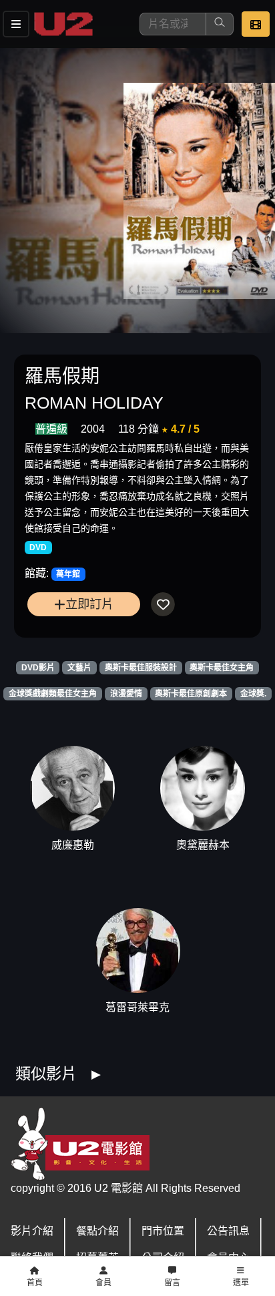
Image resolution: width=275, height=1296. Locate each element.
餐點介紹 (97, 1231)
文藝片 (79, 667)
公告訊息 (228, 1231)
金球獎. (253, 693)
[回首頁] (63, 24)
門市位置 (163, 1231)
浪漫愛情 (126, 693)
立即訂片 (89, 604)
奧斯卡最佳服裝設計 (141, 667)
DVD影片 (38, 667)
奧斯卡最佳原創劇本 (191, 693)
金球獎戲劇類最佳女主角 (53, 693)
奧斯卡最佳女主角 (222, 667)
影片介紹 (32, 1231)
